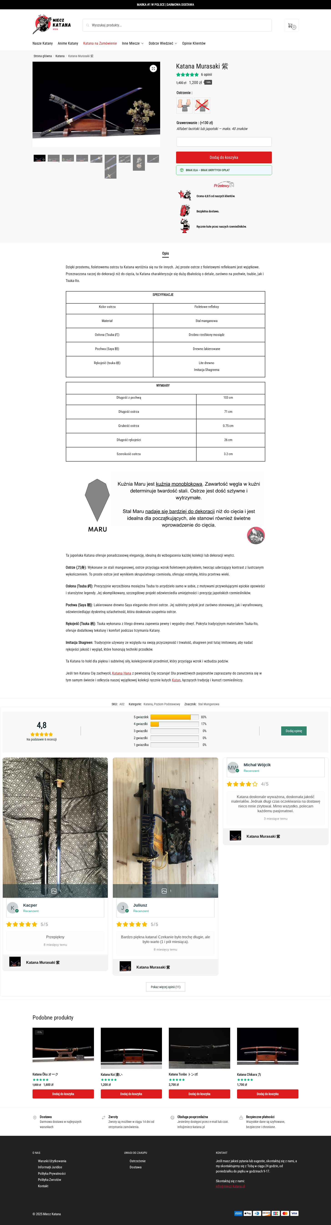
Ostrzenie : (184, 93)
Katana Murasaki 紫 (43, 962)
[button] (153, 68)
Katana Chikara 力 (249, 1075)
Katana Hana (121, 673)
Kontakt (43, 1186)
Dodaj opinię (294, 731)
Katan (176, 680)
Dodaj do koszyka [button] (63, 1094)
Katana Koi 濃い (111, 1075)
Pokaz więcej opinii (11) (165, 987)
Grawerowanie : (195, 123)
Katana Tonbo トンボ (183, 1074)
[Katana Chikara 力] (267, 1048)
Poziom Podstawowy (167, 704)
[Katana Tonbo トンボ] (199, 1048)
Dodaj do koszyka (224, 157)
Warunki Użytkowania (52, 1161)
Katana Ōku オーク (45, 1074)
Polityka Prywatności (52, 1174)
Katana (60, 56)
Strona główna (43, 56)
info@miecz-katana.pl (230, 1186)
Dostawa (135, 1167)
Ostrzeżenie (138, 1161)
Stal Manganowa (208, 704)
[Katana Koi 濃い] (131, 1048)
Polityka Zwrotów (49, 1180)
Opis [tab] (165, 253)
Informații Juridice (50, 1167)
